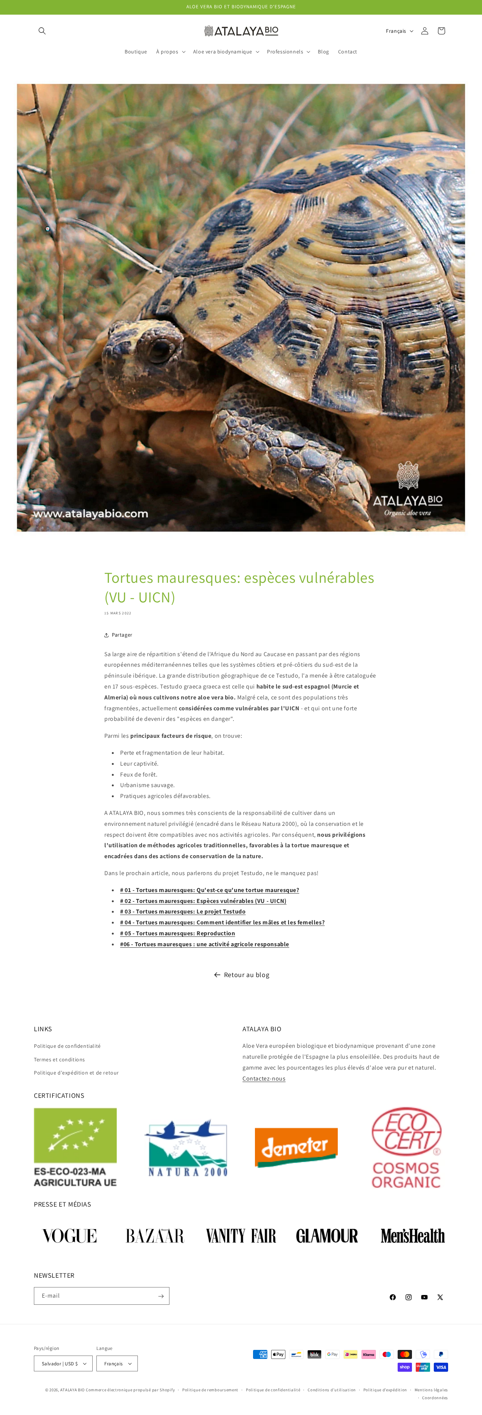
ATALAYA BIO (72, 1389)
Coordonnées (435, 1397)
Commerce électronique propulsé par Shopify (130, 1389)
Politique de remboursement (210, 1389)
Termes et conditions (59, 1059)
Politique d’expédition (385, 1389)
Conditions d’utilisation (332, 1389)
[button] (42, 31)
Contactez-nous (264, 1078)
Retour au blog (246, 974)
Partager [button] (122, 634)
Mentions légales (431, 1389)
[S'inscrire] (161, 1296)
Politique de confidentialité (67, 1046)
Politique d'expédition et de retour (76, 1072)
